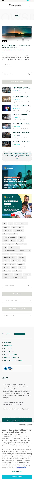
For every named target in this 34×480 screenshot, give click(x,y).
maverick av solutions (9, 257)
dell (15, 234)
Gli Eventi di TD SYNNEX (11, 358)
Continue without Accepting (26, 424)
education (22, 237)
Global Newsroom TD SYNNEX (13, 361)
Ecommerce (8, 349)
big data (6, 227)
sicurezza (22, 267)
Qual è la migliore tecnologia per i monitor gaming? (16, 46)
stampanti (27, 274)
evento (13, 240)
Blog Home (7, 343)
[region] (17, 451)
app (10, 223)
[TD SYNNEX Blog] (16, 5)
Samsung (20, 264)
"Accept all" (13, 449)
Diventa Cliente (9, 352)
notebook (6, 260)
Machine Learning (16, 254)
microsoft (21, 257)
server (14, 267)
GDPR (23, 244)
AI (4, 223)
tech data (14, 277)
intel (17, 247)
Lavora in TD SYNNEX (10, 355)
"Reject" (8, 464)
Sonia (14, 49)
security (6, 267)
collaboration (7, 230)
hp (5, 247)
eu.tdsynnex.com (16, 409)
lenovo (6, 254)
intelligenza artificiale (9, 250)
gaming (16, 244)
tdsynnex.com (25, 409)
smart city (7, 271)
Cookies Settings (19, 333)
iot (29, 250)
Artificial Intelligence (20, 223)
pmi (5, 264)
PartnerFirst (8, 346)
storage (6, 277)
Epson (5, 240)
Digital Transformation (10, 237)
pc (23, 260)
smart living (17, 271)
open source (16, 260)
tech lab (23, 277)
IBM (11, 247)
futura (20, 240)
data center (7, 234)
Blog (4, 41)
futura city (7, 244)
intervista (21, 250)
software (18, 274)
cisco (13, 227)
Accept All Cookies (17, 476)
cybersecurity (18, 230)
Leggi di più (7, 64)
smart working (8, 274)
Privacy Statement (8, 334)
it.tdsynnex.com (7, 409)
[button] (30, 5)
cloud (20, 227)
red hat (12, 264)
